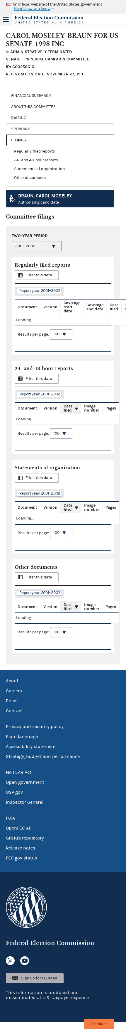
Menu (6, 19)
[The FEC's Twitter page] (10, 960)
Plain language (22, 736)
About (12, 680)
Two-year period (30, 235)
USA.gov (14, 792)
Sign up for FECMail (39, 978)
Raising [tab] (18, 118)
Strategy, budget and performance (43, 756)
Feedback (99, 1024)
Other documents (30, 177)
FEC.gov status (21, 858)
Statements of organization (39, 169)
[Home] (56, 20)
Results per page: (34, 334)
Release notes (20, 848)
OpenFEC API (19, 828)
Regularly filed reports (34, 151)
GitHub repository (25, 838)
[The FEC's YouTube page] (24, 960)
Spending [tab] (20, 129)
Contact (14, 710)
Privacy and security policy (35, 726)
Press (11, 700)
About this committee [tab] (33, 106)
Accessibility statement (31, 746)
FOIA (10, 818)
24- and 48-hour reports (36, 160)
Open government (25, 782)
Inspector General (24, 802)
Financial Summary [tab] (31, 95)
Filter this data (38, 275)
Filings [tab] (18, 140)
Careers (14, 690)
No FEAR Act (18, 772)
